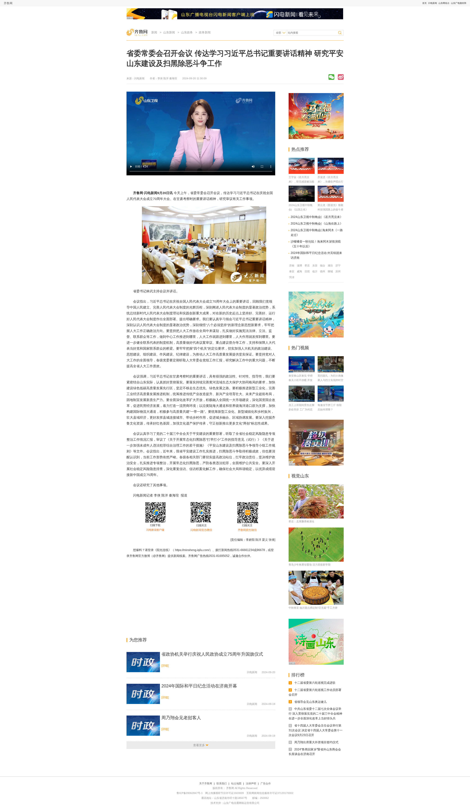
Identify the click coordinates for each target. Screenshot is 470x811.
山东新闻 (169, 32)
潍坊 (330, 265)
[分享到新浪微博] (341, 77)
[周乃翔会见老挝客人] (143, 726)
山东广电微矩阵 (458, 3)
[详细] (165, 665)
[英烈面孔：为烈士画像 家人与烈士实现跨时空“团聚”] (331, 364)
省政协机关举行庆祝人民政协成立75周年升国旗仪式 (212, 654)
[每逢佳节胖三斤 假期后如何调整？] (331, 394)
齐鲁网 (8, 3)
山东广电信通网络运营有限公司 (241, 802)
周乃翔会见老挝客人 (181, 717)
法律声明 (251, 783)
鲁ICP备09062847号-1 (190, 793)
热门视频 (300, 347)
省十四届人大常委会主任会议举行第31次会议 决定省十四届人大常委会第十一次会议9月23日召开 (316, 730)
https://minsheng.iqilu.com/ (192, 550)
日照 (307, 271)
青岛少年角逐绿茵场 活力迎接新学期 (309, 564)
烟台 (322, 265)
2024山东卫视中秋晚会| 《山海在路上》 (317, 223)
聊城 (330, 271)
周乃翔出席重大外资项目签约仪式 (316, 742)
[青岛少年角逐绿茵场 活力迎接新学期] (316, 545)
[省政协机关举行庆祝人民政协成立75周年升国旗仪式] (143, 662)
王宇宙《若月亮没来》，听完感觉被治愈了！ (301, 181)
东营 (314, 265)
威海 (299, 271)
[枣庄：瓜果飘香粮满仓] (316, 501)
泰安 (291, 271)
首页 (424, 3)
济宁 (338, 265)
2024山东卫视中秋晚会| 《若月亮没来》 (317, 216)
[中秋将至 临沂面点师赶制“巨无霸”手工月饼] (316, 588)
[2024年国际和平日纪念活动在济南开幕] (143, 694)
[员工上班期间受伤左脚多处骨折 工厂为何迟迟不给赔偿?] (302, 394)
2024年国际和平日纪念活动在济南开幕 (199, 685)
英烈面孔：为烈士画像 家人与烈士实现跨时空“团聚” (330, 380)
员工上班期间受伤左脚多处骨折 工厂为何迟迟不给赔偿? (301, 409)
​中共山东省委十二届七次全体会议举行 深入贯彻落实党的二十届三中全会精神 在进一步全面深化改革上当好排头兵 (315, 713)
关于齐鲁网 (205, 783)
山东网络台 (443, 3)
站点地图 (236, 783)
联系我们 (221, 783)
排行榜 (298, 674)
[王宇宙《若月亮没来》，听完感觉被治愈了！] (302, 172)
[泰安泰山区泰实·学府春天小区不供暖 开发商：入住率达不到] (302, 364)
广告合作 (266, 783)
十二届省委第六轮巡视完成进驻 (314, 682)
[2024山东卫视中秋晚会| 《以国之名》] (302, 200)
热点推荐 (300, 149)
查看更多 (199, 745)
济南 (291, 265)
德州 (322, 271)
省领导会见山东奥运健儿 (310, 701)
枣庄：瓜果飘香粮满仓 (301, 521)
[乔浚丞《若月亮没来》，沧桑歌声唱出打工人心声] (331, 172)
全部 (278, 32)
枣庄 (307, 265)
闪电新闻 (432, 3)
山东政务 (187, 32)
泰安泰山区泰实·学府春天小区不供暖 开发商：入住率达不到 (301, 380)
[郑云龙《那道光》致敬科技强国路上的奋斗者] (331, 200)
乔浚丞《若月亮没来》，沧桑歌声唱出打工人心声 (330, 181)
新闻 (154, 32)
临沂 (314, 271)
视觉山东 (300, 475)
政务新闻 (205, 32)
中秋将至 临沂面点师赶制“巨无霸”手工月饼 (313, 607)
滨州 (338, 271)
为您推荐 (138, 639)
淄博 (299, 265)
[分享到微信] (331, 77)
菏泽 (291, 277)
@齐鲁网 (159, 555)
